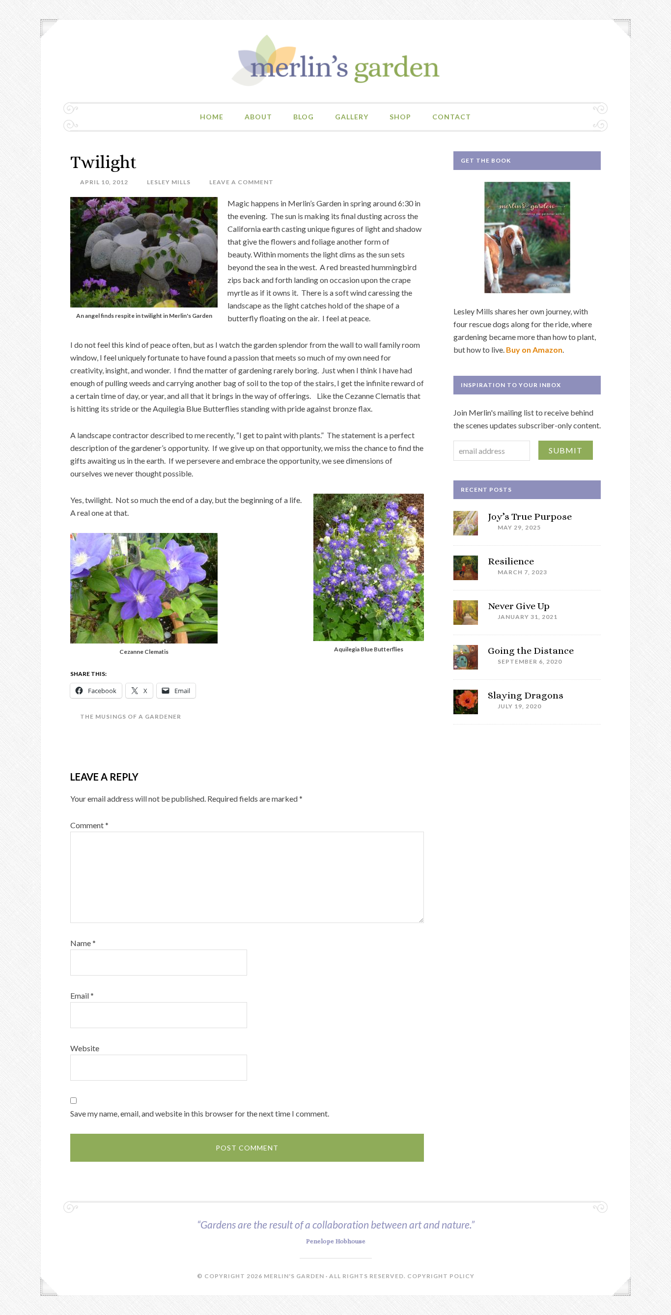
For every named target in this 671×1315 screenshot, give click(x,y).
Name (83, 943)
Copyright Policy (441, 1276)
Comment (89, 825)
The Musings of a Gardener (130, 716)
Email (82, 995)
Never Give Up (519, 606)
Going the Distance (531, 650)
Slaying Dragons (525, 695)
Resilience (511, 561)
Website (84, 1048)
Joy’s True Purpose (530, 516)
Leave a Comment (241, 182)
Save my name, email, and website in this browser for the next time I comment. (199, 1113)
